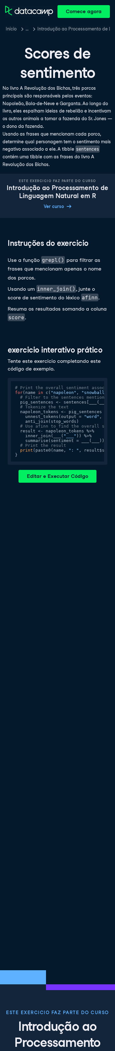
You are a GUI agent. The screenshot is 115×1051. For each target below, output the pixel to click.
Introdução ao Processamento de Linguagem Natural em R (73, 28)
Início (11, 28)
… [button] (27, 28)
